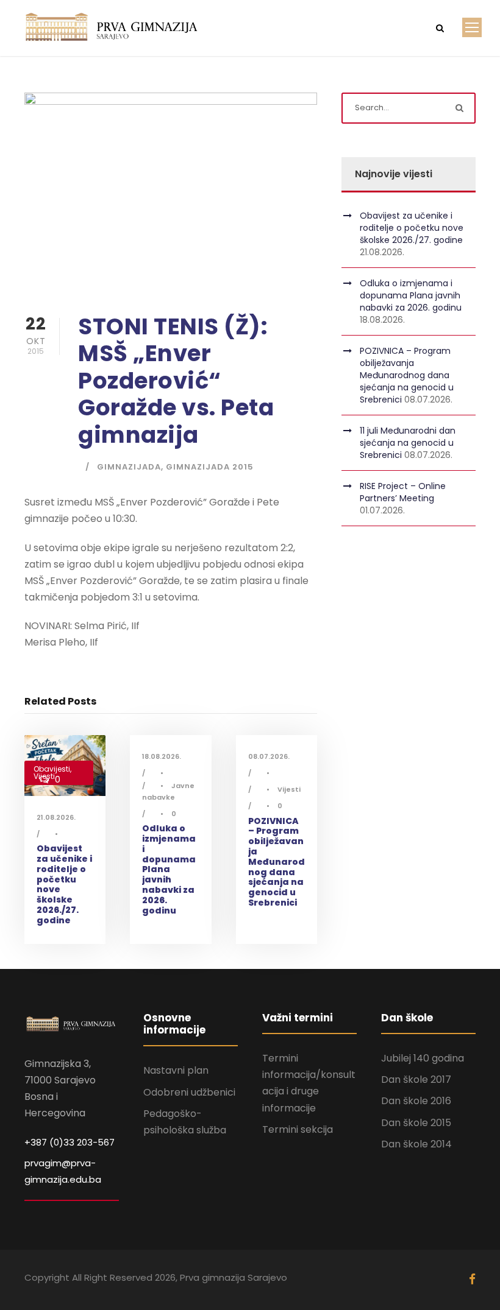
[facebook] (472, 1279)
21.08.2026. (56, 817)
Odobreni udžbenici (189, 1092)
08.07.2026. (269, 756)
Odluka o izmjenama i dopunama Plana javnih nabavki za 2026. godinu (169, 869)
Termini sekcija (297, 1129)
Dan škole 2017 (416, 1079)
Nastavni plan (176, 1070)
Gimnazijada (129, 467)
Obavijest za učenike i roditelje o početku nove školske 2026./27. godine (64, 884)
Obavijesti (52, 769)
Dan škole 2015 (416, 1123)
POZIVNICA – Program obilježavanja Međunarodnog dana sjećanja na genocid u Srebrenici (276, 862)
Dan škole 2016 (416, 1101)
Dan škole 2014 (416, 1144)
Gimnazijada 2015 (210, 467)
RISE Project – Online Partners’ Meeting (403, 492)
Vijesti (289, 789)
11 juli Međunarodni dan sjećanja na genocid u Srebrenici (407, 442)
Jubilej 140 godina (422, 1058)
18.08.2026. (161, 756)
